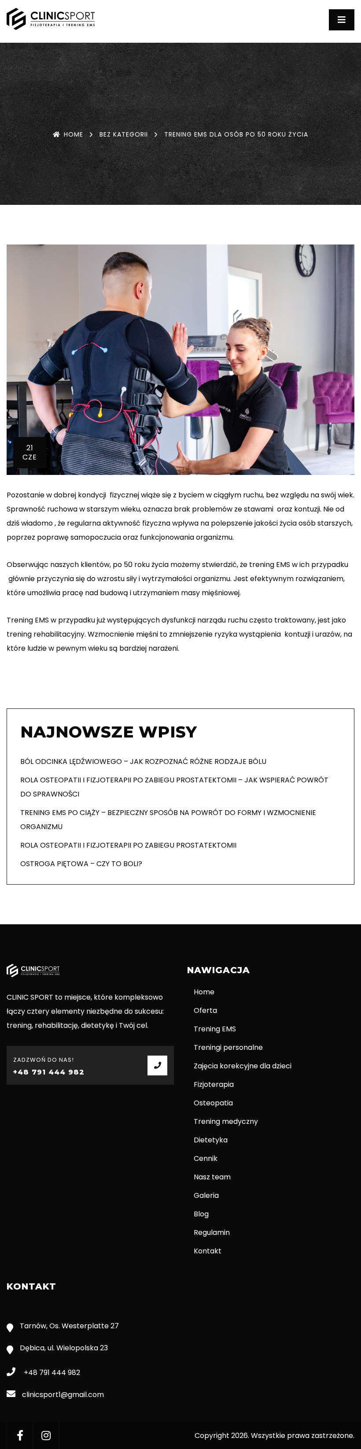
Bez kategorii (123, 134)
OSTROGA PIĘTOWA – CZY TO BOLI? (81, 864)
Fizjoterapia (214, 1084)
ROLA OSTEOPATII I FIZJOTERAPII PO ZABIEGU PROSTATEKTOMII (128, 845)
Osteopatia (213, 1103)
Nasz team (212, 1177)
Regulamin (212, 1232)
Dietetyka (211, 1140)
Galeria (206, 1195)
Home (73, 134)
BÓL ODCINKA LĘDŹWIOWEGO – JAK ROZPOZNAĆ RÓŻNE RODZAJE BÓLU (143, 761)
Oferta (205, 1010)
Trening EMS (215, 1029)
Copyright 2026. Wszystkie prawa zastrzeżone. (274, 1435)
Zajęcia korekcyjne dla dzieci (242, 1066)
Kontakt (207, 1251)
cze (29, 452)
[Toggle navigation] (341, 19)
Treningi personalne (228, 1047)
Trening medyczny (226, 1121)
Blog (201, 1214)
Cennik (205, 1158)
